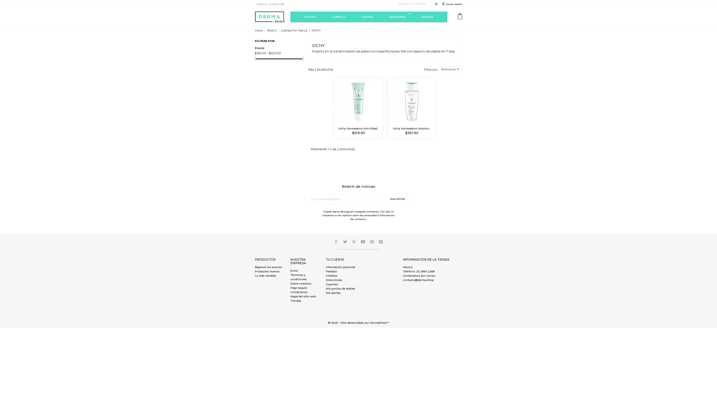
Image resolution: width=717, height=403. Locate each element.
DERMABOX (400, 16)
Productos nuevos (267, 271)
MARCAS (427, 17)
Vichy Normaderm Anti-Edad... (358, 128)
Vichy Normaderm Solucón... (412, 128)
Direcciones (334, 280)
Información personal (340, 267)
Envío (294, 270)
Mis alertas (333, 293)
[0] (460, 16)
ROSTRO (310, 17)
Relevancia (450, 69)
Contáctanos (299, 292)
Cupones (332, 284)
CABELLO (338, 17)
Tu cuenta (335, 259)
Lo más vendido (265, 275)
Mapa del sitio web (303, 296)
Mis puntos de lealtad (340, 288)
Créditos (331, 275)
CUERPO (367, 17)
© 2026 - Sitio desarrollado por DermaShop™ (358, 322)
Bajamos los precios (268, 267)
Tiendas (295, 300)
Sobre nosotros (300, 283)
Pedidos (331, 271)
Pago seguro (298, 288)
